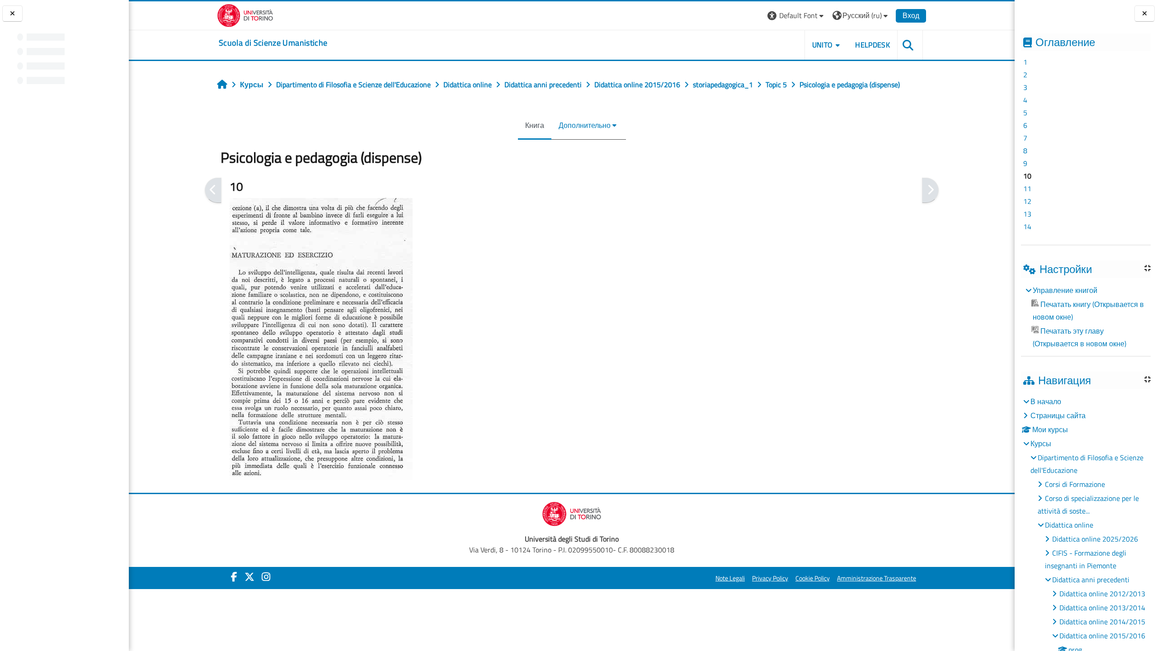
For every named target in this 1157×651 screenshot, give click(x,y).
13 (1027, 213)
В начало (1045, 401)
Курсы (1040, 443)
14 (1027, 226)
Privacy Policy (770, 578)
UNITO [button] (822, 44)
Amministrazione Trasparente (876, 578)
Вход (911, 15)
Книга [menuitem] (534, 125)
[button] (796, 16)
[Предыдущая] (213, 190)
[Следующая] (930, 190)
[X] (249, 577)
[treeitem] (1085, 317)
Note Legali (730, 578)
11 (1027, 188)
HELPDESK (872, 44)
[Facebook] (234, 577)
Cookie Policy (812, 578)
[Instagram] (266, 577)
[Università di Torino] (245, 14)
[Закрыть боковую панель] (1144, 13)
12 (1027, 201)
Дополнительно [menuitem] (585, 125)
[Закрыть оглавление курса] (12, 13)
